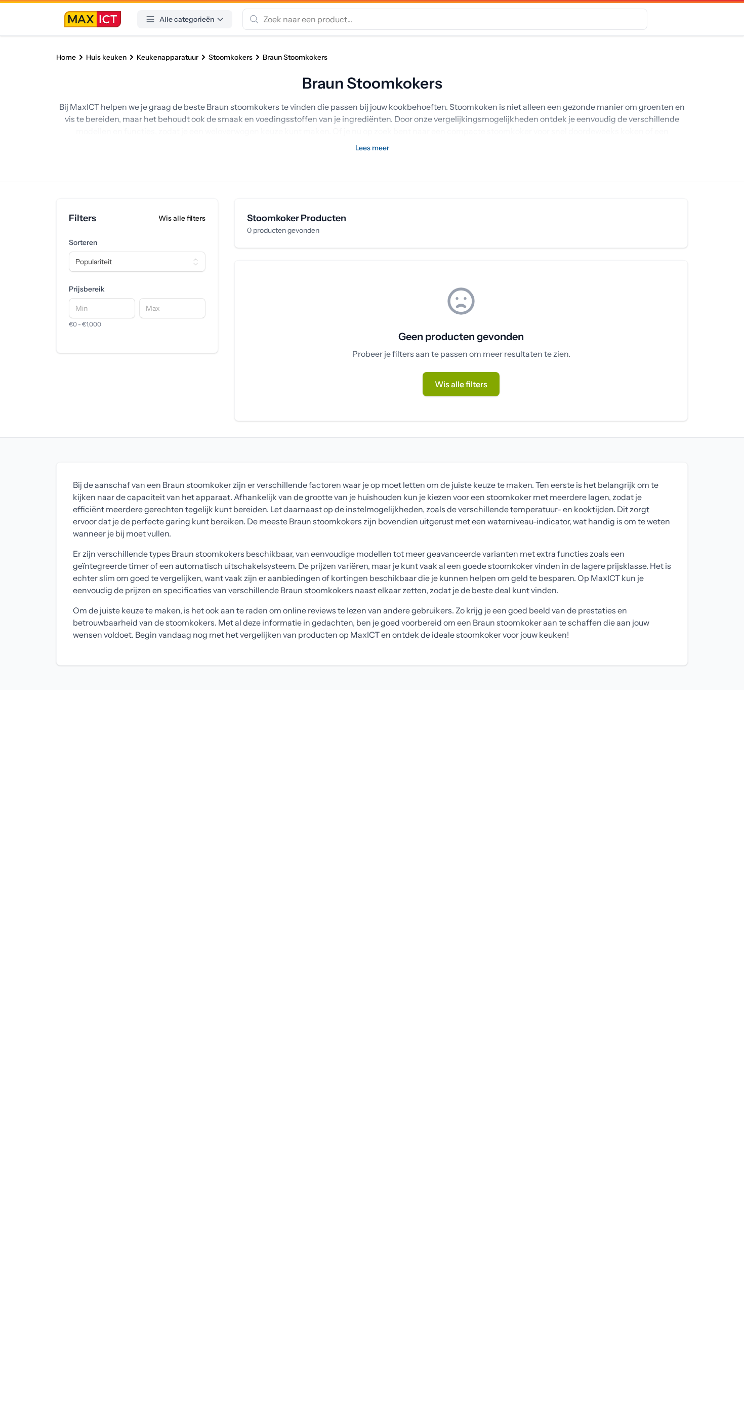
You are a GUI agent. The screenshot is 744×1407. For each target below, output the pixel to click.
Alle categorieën (186, 19)
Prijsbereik (87, 289)
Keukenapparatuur (167, 57)
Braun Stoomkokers (295, 57)
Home (66, 57)
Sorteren (83, 242)
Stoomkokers (231, 57)
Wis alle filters (181, 218)
